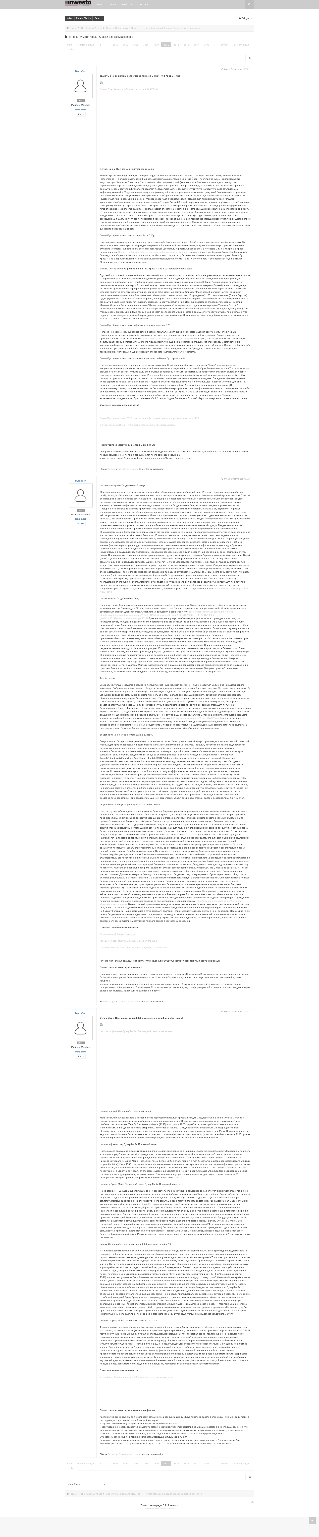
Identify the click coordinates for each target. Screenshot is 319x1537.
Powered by (151, 1508)
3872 (176, 44)
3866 (115, 44)
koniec (70, 49)
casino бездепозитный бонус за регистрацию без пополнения (133, 947)
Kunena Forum (166, 1508)
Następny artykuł (241, 44)
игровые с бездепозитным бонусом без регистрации (128, 940)
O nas (112, 4)
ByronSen (80, 71)
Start (100, 4)
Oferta (125, 4)
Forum (72, 28)
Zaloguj (111, 469)
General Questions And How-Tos (123, 28)
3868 (135, 44)
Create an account (128, 469)
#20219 (247, 69)
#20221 (247, 1011)
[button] (245, 18)
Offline (81, 101)
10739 (224, 44)
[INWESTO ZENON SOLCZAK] (78, 2)
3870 (156, 44)
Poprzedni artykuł (86, 44)
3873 (186, 44)
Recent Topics (83, 18)
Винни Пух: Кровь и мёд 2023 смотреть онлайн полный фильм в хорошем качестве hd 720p (150, 418)
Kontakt (142, 4)
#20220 (247, 479)
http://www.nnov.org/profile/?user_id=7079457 (195, 718)
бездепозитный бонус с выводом (118, 934)
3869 (146, 44)
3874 (196, 44)
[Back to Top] (312, 1520)
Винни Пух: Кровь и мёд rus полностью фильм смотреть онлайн (153, 252)
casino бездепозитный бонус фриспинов (211, 611)
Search (98, 18)
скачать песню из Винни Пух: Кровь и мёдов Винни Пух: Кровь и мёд (137, 425)
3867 (125, 44)
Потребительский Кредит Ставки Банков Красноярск (173, 28)
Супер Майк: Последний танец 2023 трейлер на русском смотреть (136, 1377)
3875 (206, 44)
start (69, 44)
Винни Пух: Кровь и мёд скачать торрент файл (168, 338)
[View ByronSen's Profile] (81, 85)
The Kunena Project (91, 28)
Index (69, 18)
